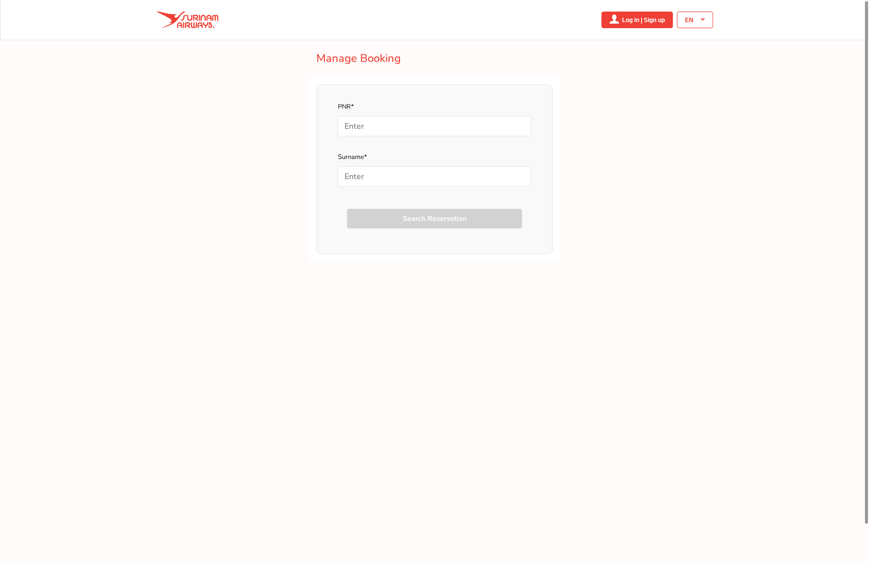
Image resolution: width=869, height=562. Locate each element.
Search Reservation (435, 218)
